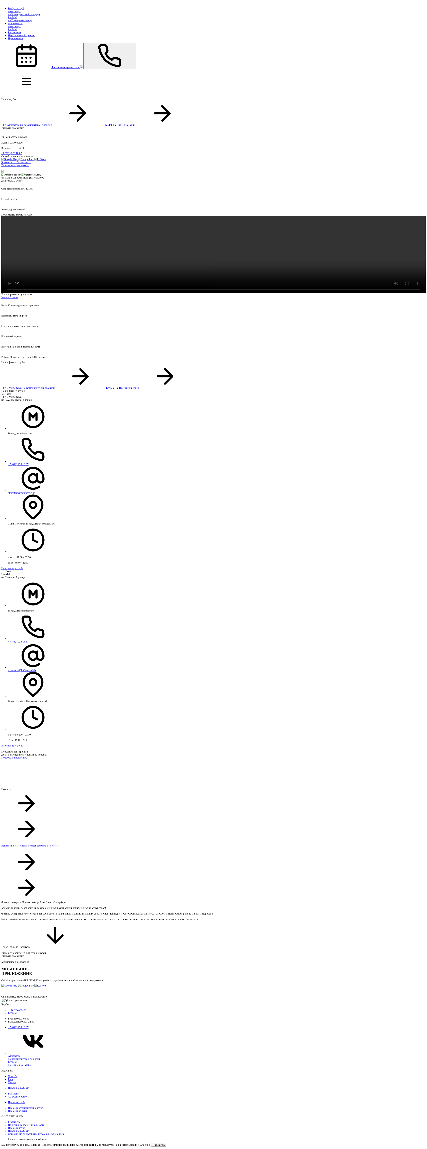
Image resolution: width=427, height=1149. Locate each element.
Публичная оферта (18, 1087)
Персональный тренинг (21, 35)
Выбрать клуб (16, 8)
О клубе (12, 1076)
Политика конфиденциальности (26, 1125)
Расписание (14, 32)
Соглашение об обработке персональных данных (36, 1133)
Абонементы (15, 23)
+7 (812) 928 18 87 (11, 153)
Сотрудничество (17, 1096)
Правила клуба (16, 1102)
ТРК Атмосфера (17, 1009)
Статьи (12, 1082)
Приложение (15, 38)
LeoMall (12, 1013)
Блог (10, 1079)
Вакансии (13, 1093)
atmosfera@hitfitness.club (21, 493)
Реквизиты (14, 1121)
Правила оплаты (17, 1111)
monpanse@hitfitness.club (22, 670)
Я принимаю (158, 1145)
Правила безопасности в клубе (25, 1107)
